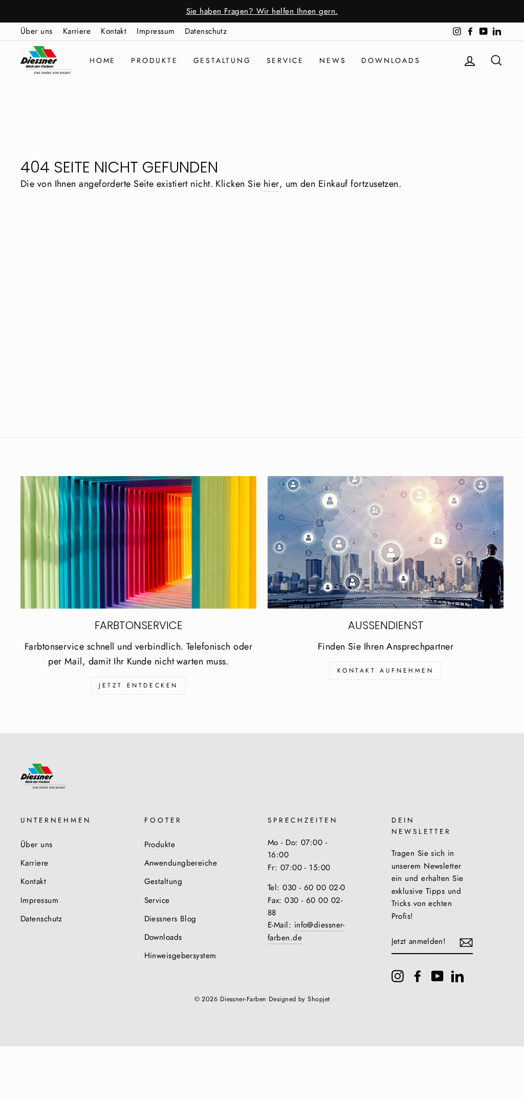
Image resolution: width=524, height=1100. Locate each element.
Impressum (155, 31)
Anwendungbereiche (180, 863)
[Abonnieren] (466, 942)
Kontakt (113, 31)
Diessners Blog (170, 918)
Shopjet (319, 999)
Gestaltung (222, 60)
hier (271, 183)
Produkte (154, 60)
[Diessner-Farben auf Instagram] (397, 975)
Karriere (77, 31)
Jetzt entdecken (138, 685)
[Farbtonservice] (138, 542)
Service (285, 60)
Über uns (36, 31)
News (332, 60)
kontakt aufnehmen (385, 670)
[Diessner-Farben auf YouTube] (437, 975)
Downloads (390, 60)
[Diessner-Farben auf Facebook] (417, 975)
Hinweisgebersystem (180, 955)
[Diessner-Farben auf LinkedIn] (457, 975)
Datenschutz (206, 31)
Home (103, 60)
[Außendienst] (386, 542)
